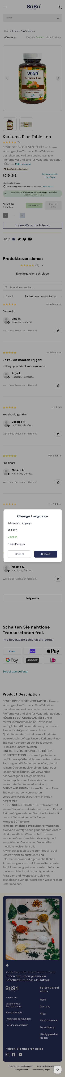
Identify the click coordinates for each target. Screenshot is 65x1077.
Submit (45, 554)
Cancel (19, 554)
